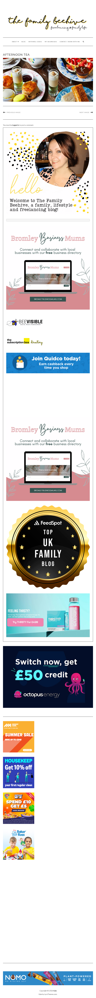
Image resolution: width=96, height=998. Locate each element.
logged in (15, 125)
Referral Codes (35, 41)
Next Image (84, 112)
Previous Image (13, 112)
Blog (24, 41)
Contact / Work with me (70, 41)
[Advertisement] (48, 395)
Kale (55, 991)
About (14, 41)
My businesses (51, 41)
